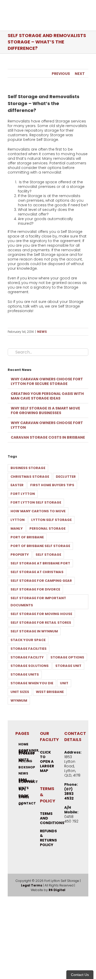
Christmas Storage (29, 476)
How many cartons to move (38, 511)
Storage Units (24, 674)
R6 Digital (57, 890)
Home (23, 744)
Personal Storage (47, 528)
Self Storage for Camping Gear (41, 580)
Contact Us (23, 803)
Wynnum (18, 700)
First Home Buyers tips (52, 485)
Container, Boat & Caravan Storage (23, 752)
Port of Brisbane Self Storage (40, 545)
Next (80, 73)
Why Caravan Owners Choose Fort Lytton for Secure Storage (47, 381)
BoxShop (23, 767)
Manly (16, 528)
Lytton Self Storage (51, 519)
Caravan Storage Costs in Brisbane (48, 437)
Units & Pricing (23, 760)
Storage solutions (29, 665)
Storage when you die (31, 683)
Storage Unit (68, 665)
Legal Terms (31, 885)
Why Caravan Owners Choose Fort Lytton (47, 425)
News (42, 331)
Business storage (27, 467)
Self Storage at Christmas (36, 572)
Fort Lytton (22, 493)
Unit (64, 683)
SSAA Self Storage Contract (23, 780)
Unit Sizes (19, 691)
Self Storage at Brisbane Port (40, 563)
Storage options (67, 657)
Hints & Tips (23, 789)
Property (19, 554)
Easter (17, 485)
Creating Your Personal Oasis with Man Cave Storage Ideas (47, 396)
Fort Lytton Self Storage (35, 502)
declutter (66, 476)
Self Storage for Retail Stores (40, 622)
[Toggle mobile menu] (86, 15)
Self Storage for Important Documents (38, 602)
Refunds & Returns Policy (48, 837)
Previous (61, 73)
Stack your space (28, 640)
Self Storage (48, 554)
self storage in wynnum (34, 631)
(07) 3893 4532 (69, 794)
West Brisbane (50, 691)
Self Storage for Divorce (35, 589)
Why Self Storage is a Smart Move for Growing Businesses (45, 410)
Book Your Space (23, 796)
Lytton (17, 519)
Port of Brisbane (27, 537)
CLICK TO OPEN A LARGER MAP (47, 761)
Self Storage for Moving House (41, 613)
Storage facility (27, 657)
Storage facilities (28, 648)
